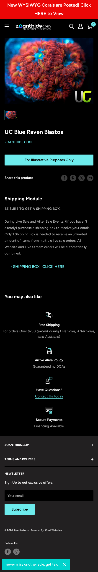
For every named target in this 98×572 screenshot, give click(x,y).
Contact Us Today (49, 396)
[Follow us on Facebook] (8, 552)
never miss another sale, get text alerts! (32, 564)
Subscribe (19, 509)
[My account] (80, 26)
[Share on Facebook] (64, 178)
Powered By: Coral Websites (46, 530)
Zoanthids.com (18, 142)
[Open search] (71, 26)
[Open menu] (7, 26)
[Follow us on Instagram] (16, 552)
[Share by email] (90, 178)
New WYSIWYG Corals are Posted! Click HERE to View (49, 9)
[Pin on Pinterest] (73, 178)
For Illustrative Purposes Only (49, 160)
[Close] (64, 565)
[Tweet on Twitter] (81, 178)
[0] (90, 26)
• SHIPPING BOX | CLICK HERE (37, 266)
